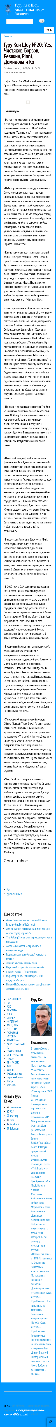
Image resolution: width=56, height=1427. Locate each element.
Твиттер (14, 1116)
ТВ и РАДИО (13, 1062)
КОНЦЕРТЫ (12, 1025)
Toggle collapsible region (51, 1422)
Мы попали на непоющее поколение (37, 1280)
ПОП (9, 1003)
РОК (9, 1006)
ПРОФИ (10, 1059)
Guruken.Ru (34, 1414)
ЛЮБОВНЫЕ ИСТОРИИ (12, 1034)
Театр (10, 1081)
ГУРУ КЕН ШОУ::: (15, 999)
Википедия (15, 1107)
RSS (11, 1111)
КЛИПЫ (10, 1070)
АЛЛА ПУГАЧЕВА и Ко (16, 1045)
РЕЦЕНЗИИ (12, 1029)
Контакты (11, 1085)
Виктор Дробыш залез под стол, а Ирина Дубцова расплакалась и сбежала (40, 1365)
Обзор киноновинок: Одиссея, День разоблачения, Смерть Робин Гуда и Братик (41, 1129)
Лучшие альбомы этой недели (21, 963)
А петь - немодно (40, 1271)
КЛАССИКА (12, 1010)
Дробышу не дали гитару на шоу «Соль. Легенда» (41, 1292)
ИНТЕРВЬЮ (12, 1021)
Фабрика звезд (14, 1073)
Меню (49, 29)
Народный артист (16, 1077)
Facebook (14, 1124)
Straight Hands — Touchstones (21, 972)
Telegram (14, 1128)
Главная (8, 36)
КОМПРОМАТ (13, 1040)
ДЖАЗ (10, 1014)
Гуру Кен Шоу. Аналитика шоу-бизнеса (29, 9)
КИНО (9, 1066)
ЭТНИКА (11, 1018)
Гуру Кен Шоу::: (14, 894)
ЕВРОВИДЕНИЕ (14, 1051)
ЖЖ (11, 1120)
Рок (8, 889)
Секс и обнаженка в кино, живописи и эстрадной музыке (41, 1078)
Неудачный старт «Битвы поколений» (25, 967)
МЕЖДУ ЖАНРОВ (15, 1055)
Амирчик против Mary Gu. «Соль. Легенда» (39, 1322)
